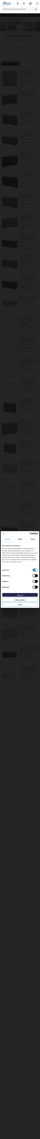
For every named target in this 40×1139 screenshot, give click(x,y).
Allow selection (20, 600)
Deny (20, 604)
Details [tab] (20, 539)
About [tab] (33, 539)
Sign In (24, 3)
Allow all (20, 595)
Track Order (17, 3)
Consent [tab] (7, 539)
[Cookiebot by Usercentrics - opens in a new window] (30, 534)
